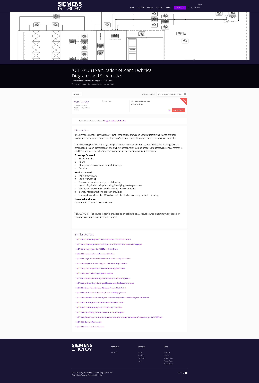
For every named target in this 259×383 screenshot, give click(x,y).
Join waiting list (178, 110)
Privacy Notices (169, 364)
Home (132, 8)
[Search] (188, 7)
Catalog (150, 8)
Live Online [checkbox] (77, 94)
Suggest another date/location (115, 121)
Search (140, 361)
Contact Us (179, 8)
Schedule (159, 8)
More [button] (168, 8)
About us (167, 352)
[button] (169, 110)
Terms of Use (168, 361)
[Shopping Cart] (192, 8)
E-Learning (141, 358)
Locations (167, 355)
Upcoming (140, 8)
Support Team (168, 358)
